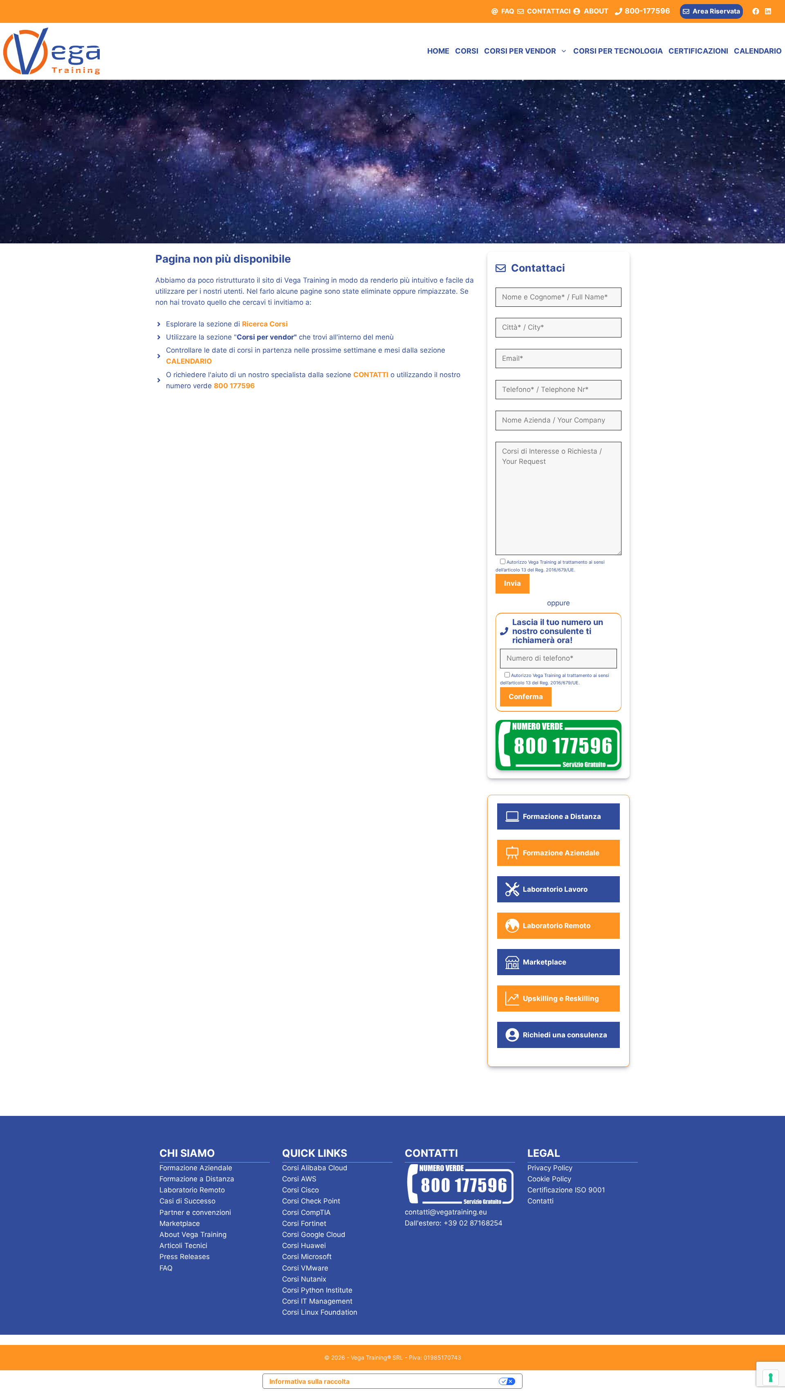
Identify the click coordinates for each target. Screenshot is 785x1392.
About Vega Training (193, 1234)
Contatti (540, 1201)
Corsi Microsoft (307, 1257)
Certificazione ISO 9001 (566, 1190)
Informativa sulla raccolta (309, 1381)
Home (438, 51)
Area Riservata (716, 11)
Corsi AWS (299, 1179)
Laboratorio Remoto (192, 1190)
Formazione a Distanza (196, 1179)
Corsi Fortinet (304, 1223)
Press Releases (184, 1257)
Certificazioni (698, 51)
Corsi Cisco (300, 1190)
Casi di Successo (187, 1201)
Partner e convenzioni (195, 1212)
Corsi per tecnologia (618, 51)
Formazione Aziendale (195, 1168)
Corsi (466, 51)
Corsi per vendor (520, 51)
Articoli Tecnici (183, 1245)
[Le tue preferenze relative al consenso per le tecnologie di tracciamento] (770, 1377)
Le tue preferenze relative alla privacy (428, 1381)
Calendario (758, 51)
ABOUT (596, 11)
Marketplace (179, 1223)
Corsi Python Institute (317, 1290)
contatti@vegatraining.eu (446, 1212)
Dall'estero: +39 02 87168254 (453, 1223)
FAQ (507, 11)
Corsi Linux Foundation (319, 1312)
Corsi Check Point (311, 1201)
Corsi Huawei (304, 1245)
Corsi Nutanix (304, 1279)
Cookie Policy (549, 1179)
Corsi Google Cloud (313, 1234)
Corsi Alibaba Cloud (315, 1168)
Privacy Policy (549, 1168)
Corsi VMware (305, 1268)
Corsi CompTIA (306, 1212)
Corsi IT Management (317, 1301)
